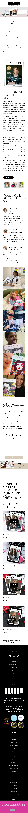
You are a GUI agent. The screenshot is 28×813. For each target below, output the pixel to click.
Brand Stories (14, 742)
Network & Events (14, 782)
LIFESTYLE (14, 771)
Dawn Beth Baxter (14, 757)
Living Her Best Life (14, 777)
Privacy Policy (14, 681)
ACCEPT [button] (13, 809)
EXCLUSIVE (14, 762)
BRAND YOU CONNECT (14, 664)
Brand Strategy (14, 745)
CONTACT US (14, 676)
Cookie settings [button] (5, 809)
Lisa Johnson (14, 774)
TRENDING (14, 799)
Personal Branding (14, 785)
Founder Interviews (14, 765)
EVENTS (14, 661)
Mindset (14, 779)
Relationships (14, 791)
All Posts (14, 737)
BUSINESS (14, 748)
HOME (14, 659)
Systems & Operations (14, 797)
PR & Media (14, 788)
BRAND (14, 739)
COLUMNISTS (14, 754)
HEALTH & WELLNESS (14, 768)
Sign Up (14, 457)
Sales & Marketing (14, 794)
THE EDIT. (14, 670)
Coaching (14, 751)
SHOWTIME (14, 667)
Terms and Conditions (14, 679)
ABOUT (14, 673)
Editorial (14, 759)
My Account (14, 684)
